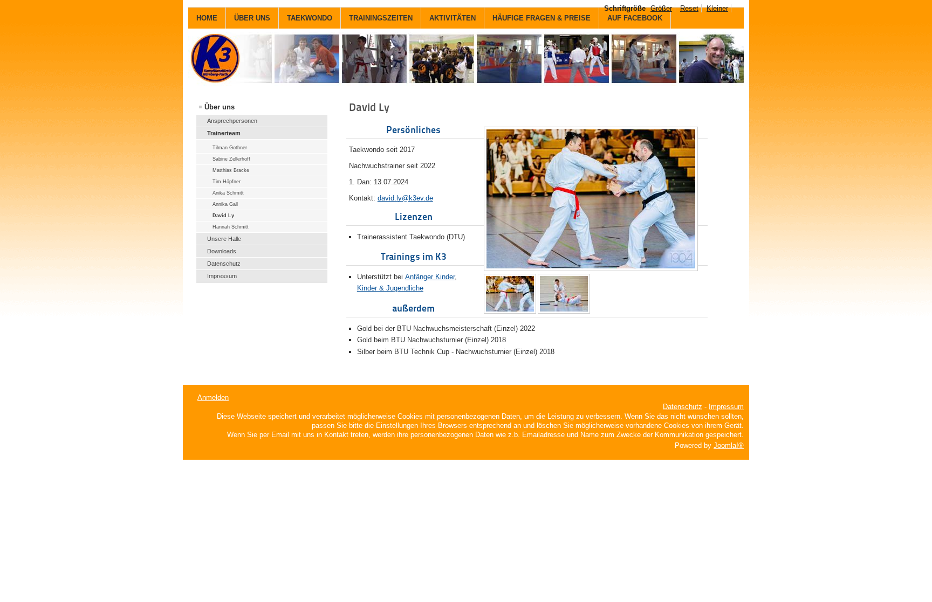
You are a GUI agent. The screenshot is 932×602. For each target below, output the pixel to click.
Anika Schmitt (228, 193)
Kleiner (717, 8)
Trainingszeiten (381, 18)
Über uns (252, 18)
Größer (661, 8)
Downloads (221, 251)
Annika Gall (225, 204)
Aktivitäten (452, 18)
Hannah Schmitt (231, 227)
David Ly (223, 215)
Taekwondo (309, 18)
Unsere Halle (224, 239)
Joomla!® (729, 445)
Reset (689, 8)
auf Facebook (634, 18)
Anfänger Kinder (430, 277)
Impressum (222, 276)
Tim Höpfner (227, 181)
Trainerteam (224, 133)
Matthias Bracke (231, 170)
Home (206, 18)
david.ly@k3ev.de (405, 198)
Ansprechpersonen (232, 120)
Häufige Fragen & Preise (541, 18)
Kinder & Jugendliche (390, 288)
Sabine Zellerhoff (231, 159)
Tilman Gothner (230, 147)
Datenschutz (224, 263)
